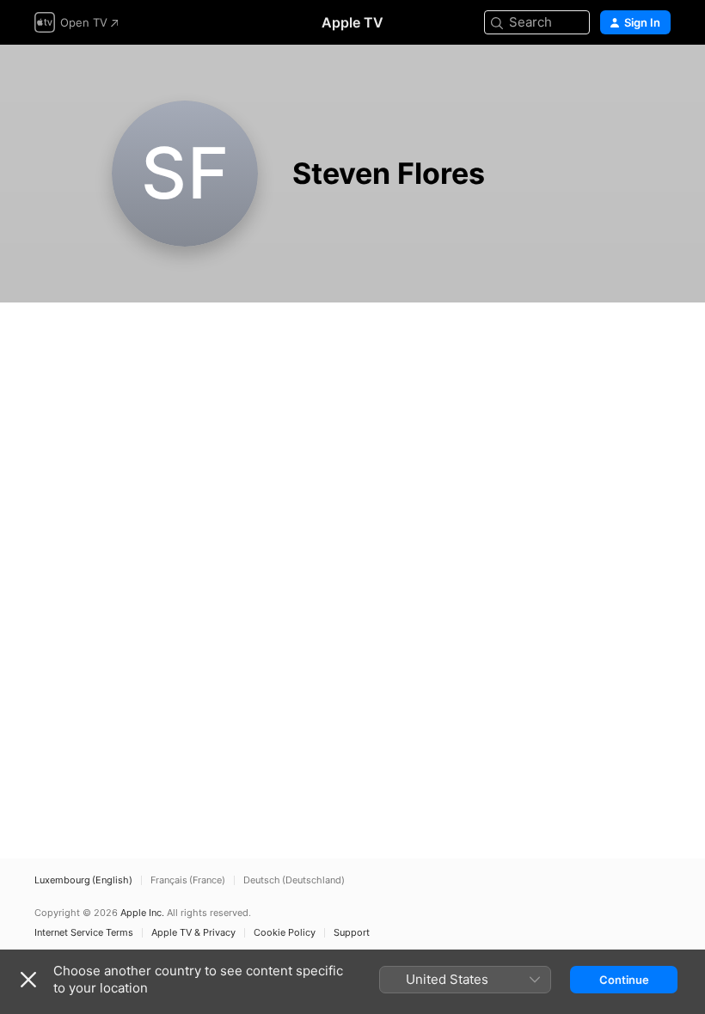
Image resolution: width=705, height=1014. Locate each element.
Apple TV (352, 22)
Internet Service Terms (83, 933)
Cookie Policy (285, 933)
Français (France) (187, 880)
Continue (624, 980)
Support (352, 933)
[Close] (28, 979)
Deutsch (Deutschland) (294, 880)
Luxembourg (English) (83, 880)
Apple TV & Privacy (193, 933)
